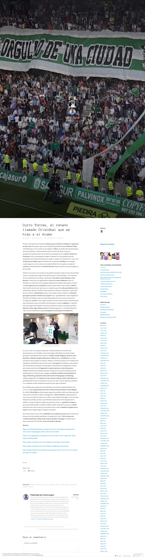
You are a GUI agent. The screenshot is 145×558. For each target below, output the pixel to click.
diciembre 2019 (104, 438)
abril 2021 (103, 398)
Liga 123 (58, 485)
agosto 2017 (103, 506)
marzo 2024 (103, 338)
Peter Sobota (103, 296)
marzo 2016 (103, 549)
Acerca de (103, 267)
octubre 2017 (103, 501)
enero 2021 (103, 406)
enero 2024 (103, 340)
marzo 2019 (103, 461)
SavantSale (103, 312)
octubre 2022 (103, 358)
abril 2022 (103, 368)
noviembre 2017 (104, 499)
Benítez (33, 485)
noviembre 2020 (104, 411)
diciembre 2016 (104, 526)
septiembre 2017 (104, 503)
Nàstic (62, 485)
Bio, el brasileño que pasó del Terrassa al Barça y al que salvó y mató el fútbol (57, 529)
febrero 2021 (103, 403)
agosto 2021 (103, 388)
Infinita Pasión (104, 289)
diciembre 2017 (104, 496)
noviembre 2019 (104, 441)
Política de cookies (39, 555)
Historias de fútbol (37, 238)
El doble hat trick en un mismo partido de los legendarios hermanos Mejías (43, 527)
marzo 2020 (103, 431)
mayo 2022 (103, 366)
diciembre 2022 (104, 353)
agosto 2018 (103, 478)
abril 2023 (103, 345)
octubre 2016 (103, 531)
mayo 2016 (103, 544)
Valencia (30, 487)
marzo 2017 (103, 519)
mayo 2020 (103, 426)
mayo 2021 (103, 396)
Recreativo (74, 485)
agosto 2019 (103, 448)
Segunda (25, 487)
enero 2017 (103, 524)
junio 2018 (103, 483)
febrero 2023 (103, 348)
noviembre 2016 (104, 529)
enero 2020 (103, 436)
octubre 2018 (103, 473)
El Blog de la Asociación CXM (108, 317)
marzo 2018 (103, 488)
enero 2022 (103, 376)
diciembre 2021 (104, 378)
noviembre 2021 (104, 381)
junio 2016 (103, 541)
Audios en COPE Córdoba (107, 275)
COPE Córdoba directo (106, 284)
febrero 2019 (103, 463)
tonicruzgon (27, 238)
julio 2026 (103, 325)
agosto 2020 (103, 418)
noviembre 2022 (104, 356)
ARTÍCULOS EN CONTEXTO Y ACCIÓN (111, 272)
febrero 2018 (103, 491)
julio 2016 (103, 539)
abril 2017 (103, 516)
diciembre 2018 (104, 468)
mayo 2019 (103, 456)
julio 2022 (103, 363)
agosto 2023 (103, 343)
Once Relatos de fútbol (106, 294)
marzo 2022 (103, 371)
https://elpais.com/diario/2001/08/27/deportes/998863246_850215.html (45, 446)
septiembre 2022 (104, 360)
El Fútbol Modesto (105, 315)
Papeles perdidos (105, 307)
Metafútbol (103, 291)
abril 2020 (103, 428)
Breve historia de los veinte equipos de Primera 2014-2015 (110, 278)
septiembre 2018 (104, 476)
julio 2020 (103, 421)
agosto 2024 (103, 333)
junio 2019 (103, 453)
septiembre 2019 (104, 446)
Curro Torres (45, 485)
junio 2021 (103, 393)
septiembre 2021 (104, 386)
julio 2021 (102, 391)
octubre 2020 (103, 413)
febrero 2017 (103, 521)
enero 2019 (103, 466)
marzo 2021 (103, 401)
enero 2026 (103, 328)
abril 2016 (103, 546)
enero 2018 (103, 493)
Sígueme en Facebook (107, 244)
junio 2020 (103, 423)
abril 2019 (103, 458)
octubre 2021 (103, 383)
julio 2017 (102, 508)
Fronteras (103, 305)
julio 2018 (102, 481)
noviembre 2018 (104, 471)
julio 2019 (103, 451)
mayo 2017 (103, 514)
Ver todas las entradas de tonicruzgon (45, 519)
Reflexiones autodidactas (107, 310)
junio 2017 (103, 511)
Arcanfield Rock (104, 270)
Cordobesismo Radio (106, 286)
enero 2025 (103, 330)
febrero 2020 (103, 433)
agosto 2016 (103, 536)
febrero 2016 (103, 551)
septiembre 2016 (104, 534)
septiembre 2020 (104, 416)
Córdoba (38, 485)
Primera (67, 485)
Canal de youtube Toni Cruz (107, 281)
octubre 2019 (103, 443)
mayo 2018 (103, 486)
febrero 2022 (103, 373)
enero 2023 (103, 351)
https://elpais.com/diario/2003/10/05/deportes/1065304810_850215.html (46, 442)
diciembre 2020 (104, 408)
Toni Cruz (72, 117)
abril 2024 (103, 335)
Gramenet (52, 485)
